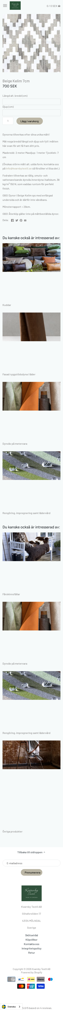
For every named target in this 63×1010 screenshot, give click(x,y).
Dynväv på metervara (15, 443)
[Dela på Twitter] (16, 219)
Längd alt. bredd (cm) (15, 95)
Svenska (12, 1006)
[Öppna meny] (5, 5)
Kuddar (7, 304)
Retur (31, 952)
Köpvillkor (31, 939)
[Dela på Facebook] (12, 219)
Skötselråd (31, 935)
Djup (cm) (8, 106)
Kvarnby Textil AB (41, 969)
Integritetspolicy (31, 948)
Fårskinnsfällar (11, 594)
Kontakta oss (31, 944)
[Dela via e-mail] (25, 219)
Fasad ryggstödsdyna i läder (19, 374)
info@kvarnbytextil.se (19, 168)
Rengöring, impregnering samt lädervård (26, 513)
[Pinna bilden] (21, 219)
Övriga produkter (13, 831)
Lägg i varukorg (29, 121)
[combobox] (11, 1006)
